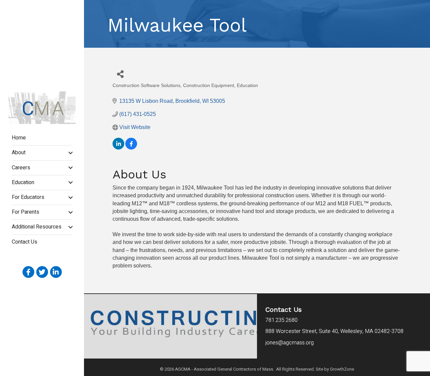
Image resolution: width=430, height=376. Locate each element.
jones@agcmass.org (290, 343)
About (19, 153)
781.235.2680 (281, 320)
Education (23, 182)
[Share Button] (120, 73)
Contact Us (24, 242)
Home (19, 138)
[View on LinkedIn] (118, 148)
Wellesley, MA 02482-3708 (334, 331)
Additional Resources (36, 227)
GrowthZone (342, 369)
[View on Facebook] (131, 148)
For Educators (28, 197)
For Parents (25, 212)
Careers (21, 168)
